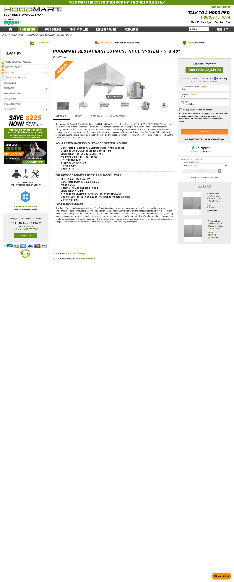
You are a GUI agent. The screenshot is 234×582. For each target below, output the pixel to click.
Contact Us (118, 116)
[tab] (61, 117)
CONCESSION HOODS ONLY (115, 2)
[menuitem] (28, 29)
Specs (78, 116)
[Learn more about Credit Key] (204, 79)
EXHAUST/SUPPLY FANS (14, 78)
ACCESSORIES (10, 99)
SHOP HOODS (17, 35)
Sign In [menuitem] (220, 29)
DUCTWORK (9, 88)
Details (61, 116)
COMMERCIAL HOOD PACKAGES (17, 62)
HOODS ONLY (10, 72)
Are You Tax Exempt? (71, 253)
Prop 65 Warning (75, 258)
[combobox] (199, 29)
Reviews (96, 116)
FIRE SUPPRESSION (12, 93)
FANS (162, 2)
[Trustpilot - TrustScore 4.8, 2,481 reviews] (204, 149)
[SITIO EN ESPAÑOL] (210, 8)
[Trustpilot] (11, 21)
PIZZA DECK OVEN (12, 104)
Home (5, 35)
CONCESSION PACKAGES (144, 2)
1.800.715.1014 (215, 17)
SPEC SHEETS (10, 109)
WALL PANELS (10, 83)
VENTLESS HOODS (12, 67)
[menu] (117, 29)
